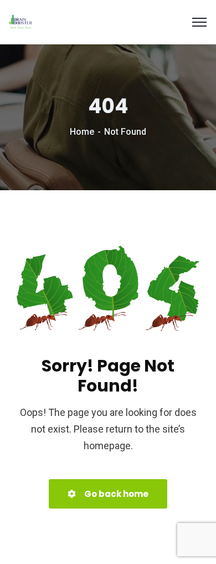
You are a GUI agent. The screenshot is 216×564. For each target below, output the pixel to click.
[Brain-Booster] (20, 21)
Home (82, 131)
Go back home (115, 494)
